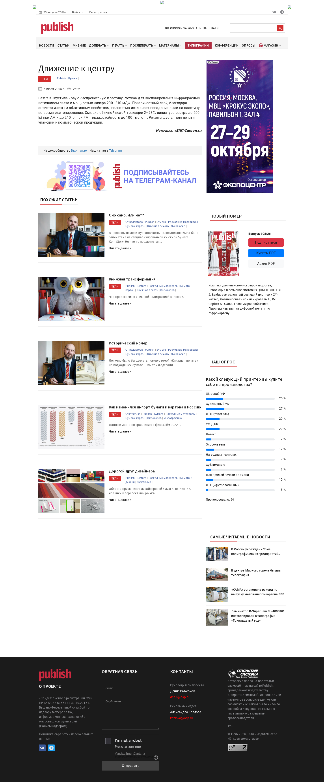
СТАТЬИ (63, 45)
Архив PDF (266, 263)
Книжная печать (158, 226)
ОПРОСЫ (248, 45)
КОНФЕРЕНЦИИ (226, 45)
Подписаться (266, 242)
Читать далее (119, 248)
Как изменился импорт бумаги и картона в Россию (155, 407)
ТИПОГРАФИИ (198, 45)
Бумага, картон (135, 226)
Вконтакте (79, 150)
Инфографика (173, 418)
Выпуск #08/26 (259, 233)
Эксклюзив (178, 226)
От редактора (134, 222)
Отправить (131, 766)
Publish (62, 78)
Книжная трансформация (132, 279)
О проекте (50, 686)
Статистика (132, 414)
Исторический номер (128, 343)
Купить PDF (266, 253)
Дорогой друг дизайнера (132, 471)
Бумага (73, 78)
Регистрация (98, 12)
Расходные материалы (183, 222)
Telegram (115, 150)
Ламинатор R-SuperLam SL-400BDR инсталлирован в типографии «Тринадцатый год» (257, 615)
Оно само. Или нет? (126, 215)
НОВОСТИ (46, 45)
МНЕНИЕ (79, 45)
